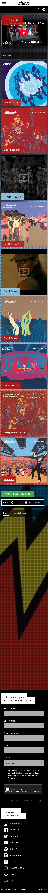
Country (8, 757)
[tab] (9, 55)
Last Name (9, 720)
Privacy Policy (30, 775)
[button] (4, 3)
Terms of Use (13, 778)
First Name (9, 708)
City (6, 745)
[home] (24, 3)
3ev (45, 889)
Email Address (11, 733)
